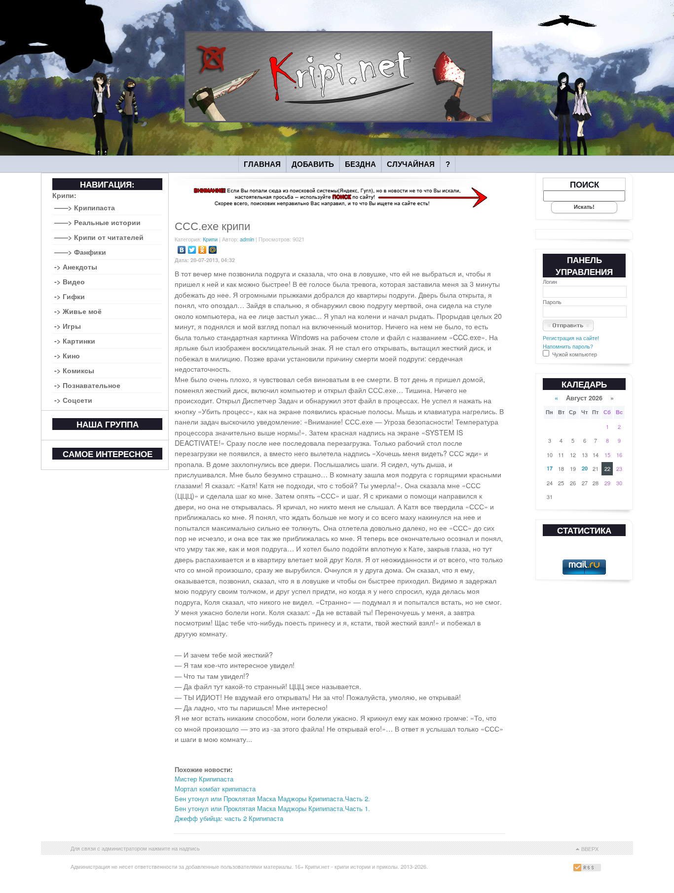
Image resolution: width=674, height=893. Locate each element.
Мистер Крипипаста (204, 778)
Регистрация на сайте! (571, 338)
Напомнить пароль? (568, 346)
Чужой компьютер (574, 354)
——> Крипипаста (84, 207)
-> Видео (69, 281)
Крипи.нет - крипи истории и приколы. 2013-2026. (366, 866)
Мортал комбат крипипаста (215, 788)
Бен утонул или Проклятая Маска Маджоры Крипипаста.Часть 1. (272, 808)
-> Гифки (69, 296)
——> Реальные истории (97, 222)
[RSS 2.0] (588, 869)
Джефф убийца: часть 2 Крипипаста (229, 818)
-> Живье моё (78, 311)
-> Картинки (74, 341)
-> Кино (67, 355)
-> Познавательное (87, 385)
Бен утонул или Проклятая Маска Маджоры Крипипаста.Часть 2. (272, 798)
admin (247, 239)
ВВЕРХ (590, 849)
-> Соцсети (73, 400)
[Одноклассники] (202, 249)
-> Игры (67, 326)
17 (550, 468)
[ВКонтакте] (182, 249)
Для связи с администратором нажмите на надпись (135, 848)
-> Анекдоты (75, 267)
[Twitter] (192, 249)
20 (585, 468)
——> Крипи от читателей (99, 237)
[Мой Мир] (213, 249)
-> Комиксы (74, 370)
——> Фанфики (80, 252)
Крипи (210, 239)
